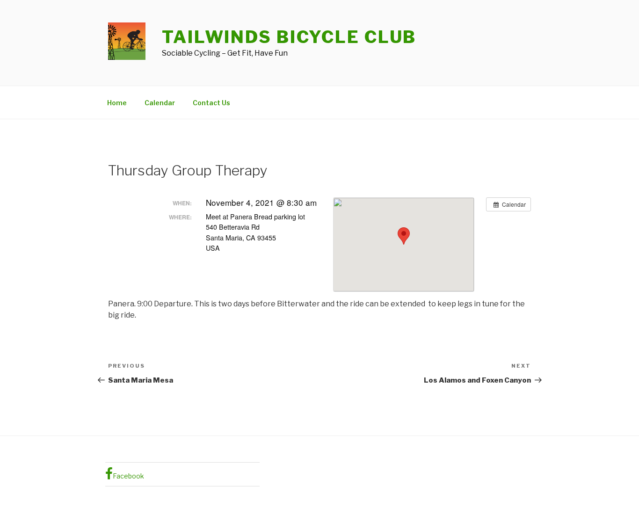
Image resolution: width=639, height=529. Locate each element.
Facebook (128, 476)
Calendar (160, 103)
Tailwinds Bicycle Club (289, 37)
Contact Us (211, 103)
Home (117, 103)
